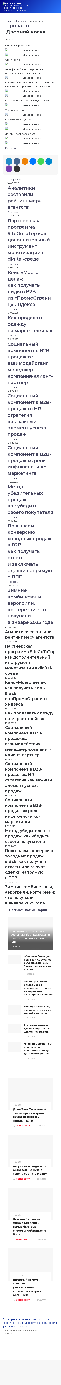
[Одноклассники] (25, 161)
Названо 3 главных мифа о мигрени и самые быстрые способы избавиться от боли (30, 1227)
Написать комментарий (28, 910)
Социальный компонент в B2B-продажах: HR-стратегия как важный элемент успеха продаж (29, 415)
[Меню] (56, 8)
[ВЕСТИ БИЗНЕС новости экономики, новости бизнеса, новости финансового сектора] (16, 6)
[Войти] (39, 8)
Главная (11, 21)
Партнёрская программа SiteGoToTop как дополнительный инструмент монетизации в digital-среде (29, 240)
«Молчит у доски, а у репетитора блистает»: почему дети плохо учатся (38, 1048)
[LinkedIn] (9, 161)
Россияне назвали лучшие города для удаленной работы (37, 1028)
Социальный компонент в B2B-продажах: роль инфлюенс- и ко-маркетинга (29, 460)
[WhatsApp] (40, 161)
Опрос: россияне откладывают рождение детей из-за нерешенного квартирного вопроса (38, 988)
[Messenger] (32, 161)
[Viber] (9, 168)
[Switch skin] (45, 8)
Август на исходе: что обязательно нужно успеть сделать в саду (30, 1170)
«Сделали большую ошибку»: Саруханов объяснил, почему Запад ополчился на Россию (38, 963)
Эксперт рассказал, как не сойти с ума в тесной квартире (37, 1010)
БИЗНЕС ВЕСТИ (22, 1126)
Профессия (14, 179)
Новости (18, 1105)
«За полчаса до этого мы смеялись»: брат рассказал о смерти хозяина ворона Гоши (30, 936)
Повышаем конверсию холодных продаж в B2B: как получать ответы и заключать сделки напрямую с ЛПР (30, 551)
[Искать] (51, 8)
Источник (10, 148)
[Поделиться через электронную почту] (17, 168)
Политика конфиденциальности (21, 1330)
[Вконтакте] (17, 161)
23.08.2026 (17, 946)
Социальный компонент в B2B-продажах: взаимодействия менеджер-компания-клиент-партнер (30, 363)
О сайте (7, 1333)
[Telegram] (48, 161)
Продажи (21, 21)
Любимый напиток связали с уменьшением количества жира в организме (27, 1287)
